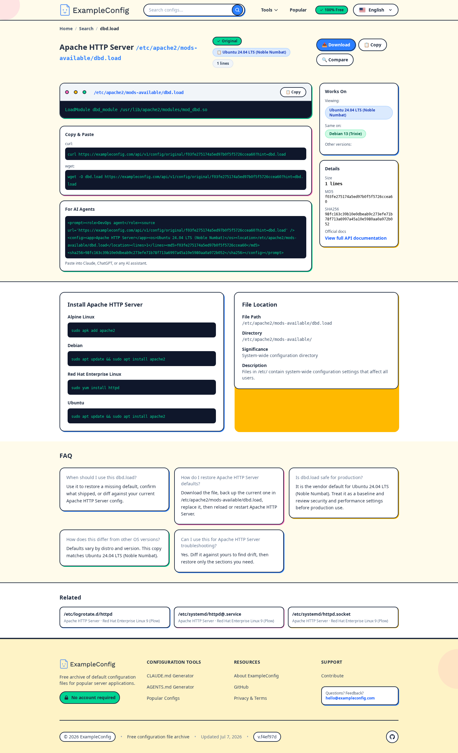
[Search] (237, 10)
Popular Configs (163, 698)
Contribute (332, 676)
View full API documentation (356, 238)
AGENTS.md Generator (170, 687)
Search (86, 28)
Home (66, 28)
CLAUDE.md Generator (170, 676)
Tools (266, 10)
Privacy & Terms (250, 698)
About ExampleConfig (256, 676)
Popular (298, 10)
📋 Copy (372, 45)
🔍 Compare (335, 60)
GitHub (241, 687)
